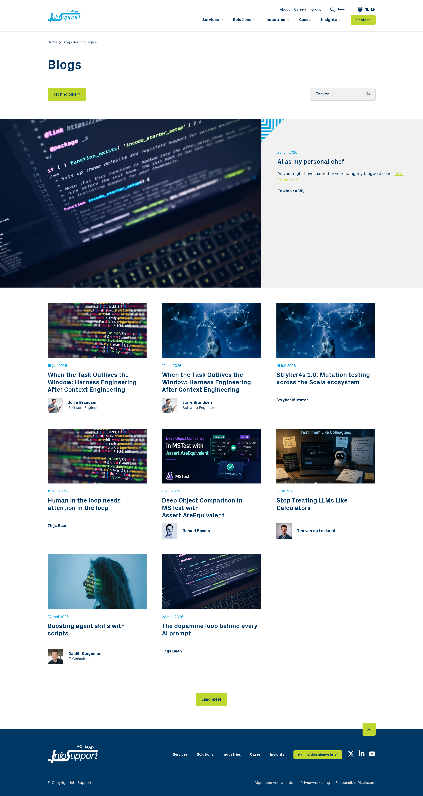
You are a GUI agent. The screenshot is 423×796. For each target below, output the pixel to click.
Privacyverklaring (315, 783)
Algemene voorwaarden (274, 783)
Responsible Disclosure (355, 783)
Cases (305, 19)
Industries (275, 19)
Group (316, 9)
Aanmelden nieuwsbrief (318, 754)
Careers (300, 9)
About (285, 9)
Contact (363, 20)
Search (342, 9)
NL (367, 9)
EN (373, 9)
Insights (329, 19)
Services (210, 19)
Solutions (242, 19)
